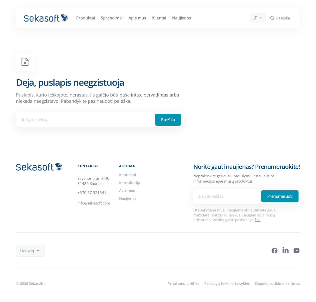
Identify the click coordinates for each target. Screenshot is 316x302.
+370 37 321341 (91, 192)
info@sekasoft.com (93, 203)
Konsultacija (129, 182)
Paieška (168, 119)
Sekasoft (36, 283)
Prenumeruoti (280, 196)
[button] (280, 17)
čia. (258, 219)
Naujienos (127, 198)
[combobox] (99, 119)
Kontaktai (127, 174)
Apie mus (127, 190)
